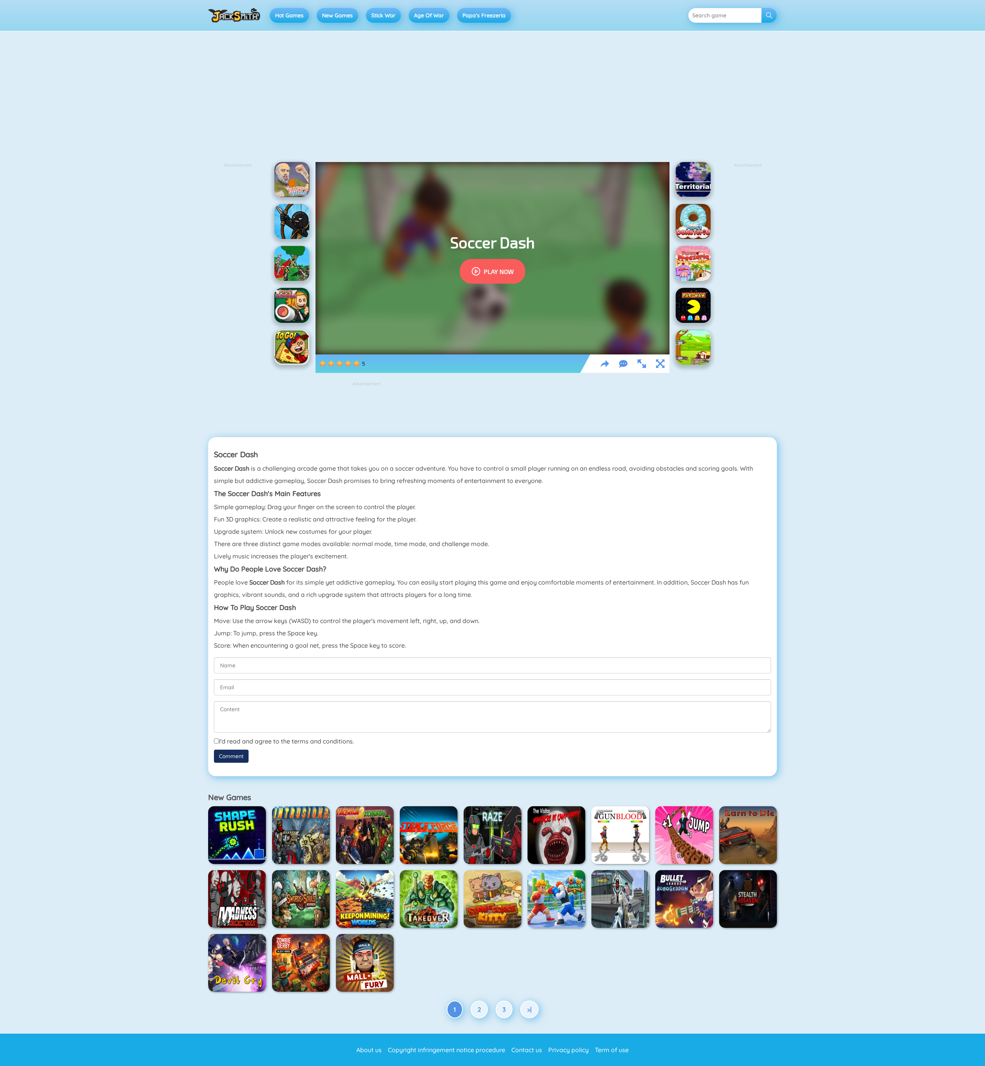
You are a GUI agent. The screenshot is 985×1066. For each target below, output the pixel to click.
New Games (337, 15)
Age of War (429, 15)
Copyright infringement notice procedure (446, 1050)
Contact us (526, 1050)
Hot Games (289, 15)
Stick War (383, 15)
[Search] (769, 15)
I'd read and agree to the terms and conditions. (286, 741)
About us (369, 1050)
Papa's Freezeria (484, 15)
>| (529, 1009)
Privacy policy (568, 1050)
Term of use (612, 1050)
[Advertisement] (492, 100)
